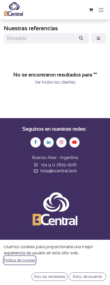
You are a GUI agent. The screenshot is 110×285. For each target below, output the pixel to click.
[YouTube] (74, 142)
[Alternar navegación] (101, 9)
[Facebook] (35, 142)
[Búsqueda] (81, 38)
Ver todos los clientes (55, 82)
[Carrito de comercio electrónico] (91, 10)
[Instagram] (61, 142)
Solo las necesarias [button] (49, 277)
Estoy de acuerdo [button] (87, 277)
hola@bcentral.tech (58, 170)
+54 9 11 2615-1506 (58, 164)
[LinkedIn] (48, 142)
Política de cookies (19, 260)
